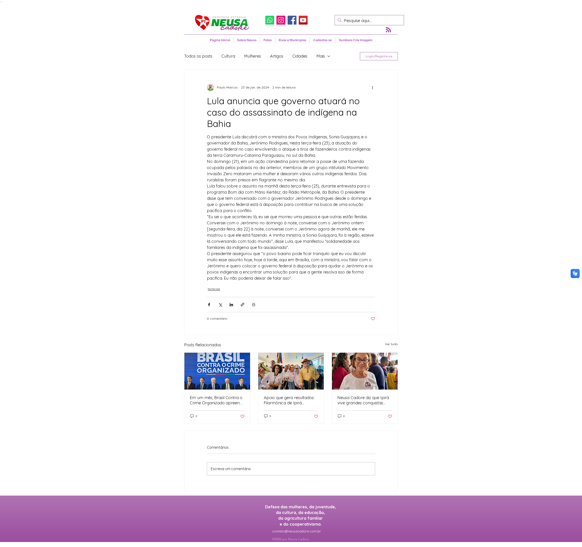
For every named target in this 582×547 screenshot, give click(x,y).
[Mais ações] (372, 87)
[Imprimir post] (253, 304)
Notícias (214, 289)
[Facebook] (292, 20)
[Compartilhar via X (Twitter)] (220, 304)
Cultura (228, 56)
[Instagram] (280, 20)
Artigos (276, 56)
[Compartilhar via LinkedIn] (231, 304)
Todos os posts (198, 56)
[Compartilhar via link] (242, 304)
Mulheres (252, 56)
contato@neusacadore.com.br (296, 531)
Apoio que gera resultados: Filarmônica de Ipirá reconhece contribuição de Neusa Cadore (289, 400)
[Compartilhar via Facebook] (209, 304)
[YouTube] (303, 20)
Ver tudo (391, 344)
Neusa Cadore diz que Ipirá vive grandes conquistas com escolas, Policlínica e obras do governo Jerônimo (364, 400)
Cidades (299, 56)
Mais (320, 56)
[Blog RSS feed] (388, 30)
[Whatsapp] (269, 20)
